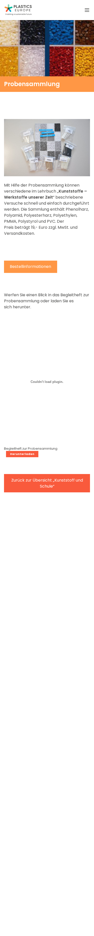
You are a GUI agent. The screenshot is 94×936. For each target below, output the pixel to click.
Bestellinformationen (30, 266)
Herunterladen (22, 454)
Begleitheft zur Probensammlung (30, 448)
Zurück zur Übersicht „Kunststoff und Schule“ (47, 483)
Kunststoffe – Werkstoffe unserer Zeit (45, 194)
